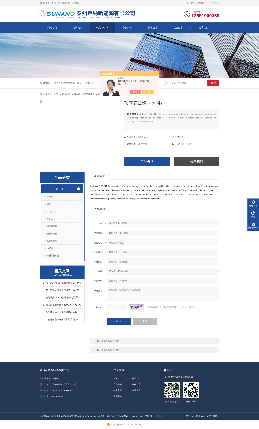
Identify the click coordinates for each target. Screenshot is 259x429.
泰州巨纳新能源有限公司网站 (65, 3)
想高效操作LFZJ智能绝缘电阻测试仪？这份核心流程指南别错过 (64, 297)
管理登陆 (189, 416)
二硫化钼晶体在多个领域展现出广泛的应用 (64, 319)
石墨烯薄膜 (52, 241)
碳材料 (77, 94)
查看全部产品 (53, 255)
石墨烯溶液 (52, 226)
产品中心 (101, 27)
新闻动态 (136, 384)
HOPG (50, 248)
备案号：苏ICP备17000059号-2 (113, 416)
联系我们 (214, 3)
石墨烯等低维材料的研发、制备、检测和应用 (73, 83)
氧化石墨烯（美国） (110, 350)
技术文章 (153, 27)
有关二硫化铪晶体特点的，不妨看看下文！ (64, 290)
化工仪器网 (212, 416)
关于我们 (77, 27)
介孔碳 (50, 219)
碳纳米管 (51, 211)
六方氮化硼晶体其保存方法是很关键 (64, 305)
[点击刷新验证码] (136, 306)
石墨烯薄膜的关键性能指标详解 (61, 312)
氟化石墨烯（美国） (110, 341)
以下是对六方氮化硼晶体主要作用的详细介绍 (64, 283)
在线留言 (202, 3)
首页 (56, 94)
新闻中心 (127, 27)
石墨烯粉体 (89, 94)
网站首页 (52, 27)
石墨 (49, 204)
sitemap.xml (136, 416)
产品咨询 (147, 161)
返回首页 (190, 3)
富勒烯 (50, 197)
